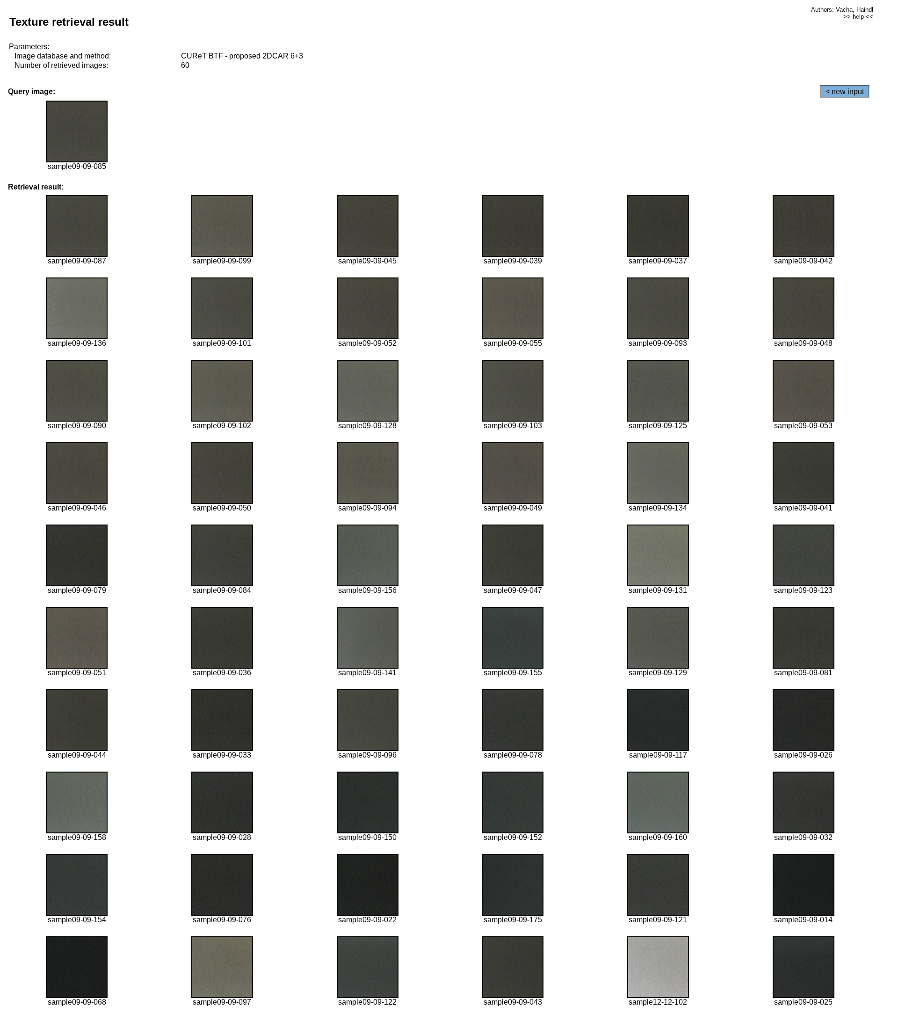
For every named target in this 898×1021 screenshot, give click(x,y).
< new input (845, 91)
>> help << (858, 16)
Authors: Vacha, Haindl (842, 9)
